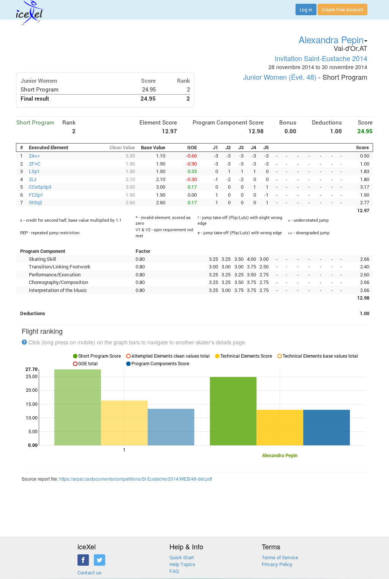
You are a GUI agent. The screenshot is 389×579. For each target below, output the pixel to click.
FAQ (174, 571)
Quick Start (181, 557)
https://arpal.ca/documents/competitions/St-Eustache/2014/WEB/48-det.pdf (135, 478)
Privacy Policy (277, 564)
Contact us (89, 573)
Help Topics (182, 564)
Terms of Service (280, 557)
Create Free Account (342, 9)
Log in (306, 9)
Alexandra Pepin (331, 39)
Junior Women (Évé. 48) (279, 77)
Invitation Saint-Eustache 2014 (321, 58)
